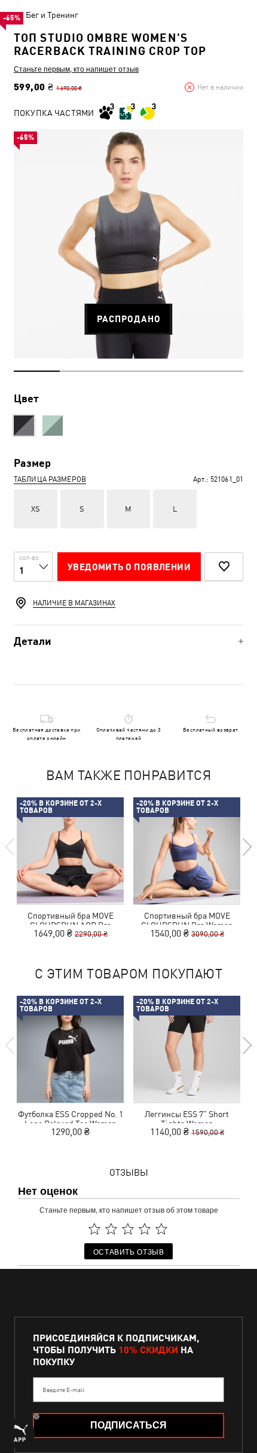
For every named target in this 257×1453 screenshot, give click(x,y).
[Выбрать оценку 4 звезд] (144, 1229)
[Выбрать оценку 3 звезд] (128, 1229)
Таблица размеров (50, 479)
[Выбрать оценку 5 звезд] (161, 1229)
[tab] (128, 641)
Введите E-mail (63, 1389)
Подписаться (128, 1425)
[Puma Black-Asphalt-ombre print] (24, 425)
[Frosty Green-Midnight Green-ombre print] (52, 425)
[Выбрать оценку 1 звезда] (94, 1229)
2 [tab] (83, 371)
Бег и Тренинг (52, 15)
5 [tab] (220, 371)
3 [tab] (129, 371)
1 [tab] (37, 371)
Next (246, 847)
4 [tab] (174, 371)
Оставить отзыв (128, 1251)
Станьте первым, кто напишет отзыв (76, 69)
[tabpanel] (128, 244)
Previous (11, 847)
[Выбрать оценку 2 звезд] (111, 1229)
